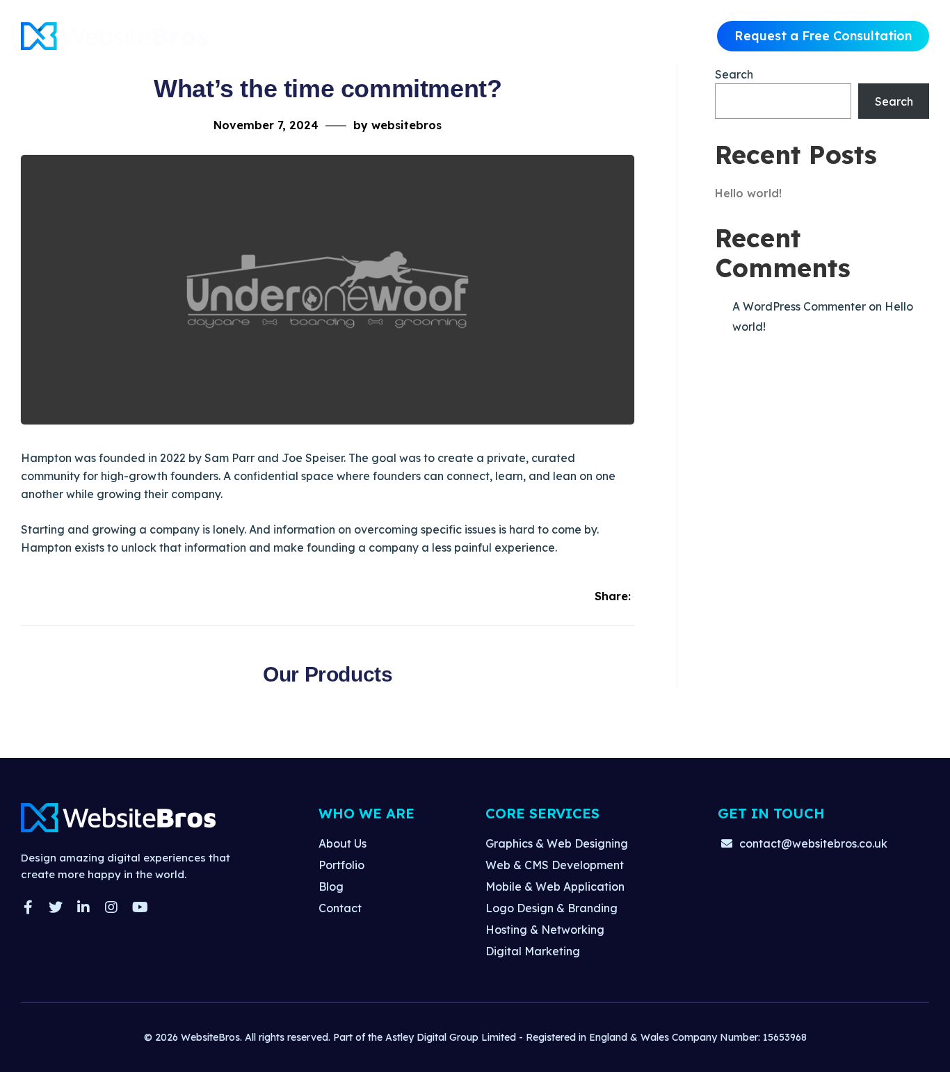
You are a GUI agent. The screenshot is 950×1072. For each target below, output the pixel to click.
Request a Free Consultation (823, 36)
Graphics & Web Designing (556, 843)
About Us (389, 36)
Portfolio (526, 36)
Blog (331, 886)
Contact (592, 36)
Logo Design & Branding (551, 908)
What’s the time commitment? (327, 88)
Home (326, 36)
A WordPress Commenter (799, 306)
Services (458, 36)
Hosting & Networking (544, 930)
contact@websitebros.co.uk (813, 843)
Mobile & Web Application (555, 886)
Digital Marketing (532, 951)
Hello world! (748, 193)
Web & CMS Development (554, 865)
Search (734, 74)
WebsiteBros (210, 1037)
